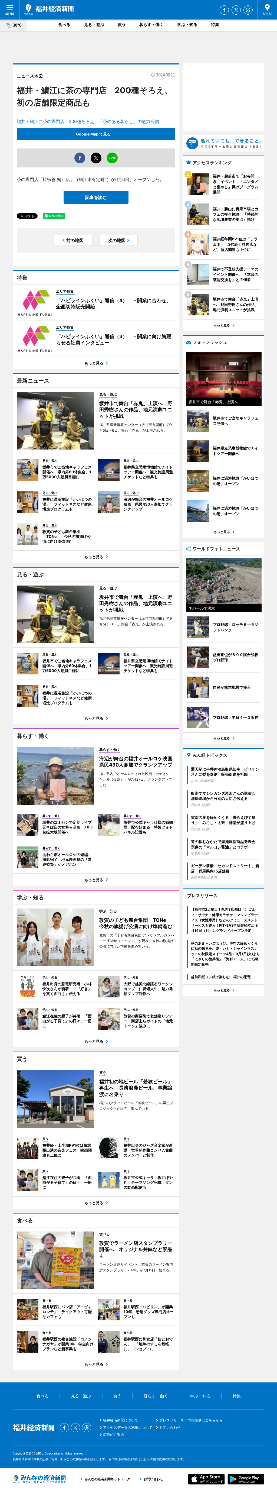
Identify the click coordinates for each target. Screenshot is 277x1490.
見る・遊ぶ (94, 24)
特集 (215, 24)
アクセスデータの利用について (127, 1427)
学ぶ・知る (187, 24)
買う (122, 24)
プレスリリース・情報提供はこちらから (191, 1420)
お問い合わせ (169, 1427)
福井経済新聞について (120, 1420)
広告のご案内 (113, 1434)
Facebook (224, 10)
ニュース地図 (30, 76)
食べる (64, 24)
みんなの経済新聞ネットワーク (39, 1479)
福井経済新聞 (49, 9)
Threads (248, 10)
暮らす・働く (151, 24)
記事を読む (96, 197)
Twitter (236, 10)
